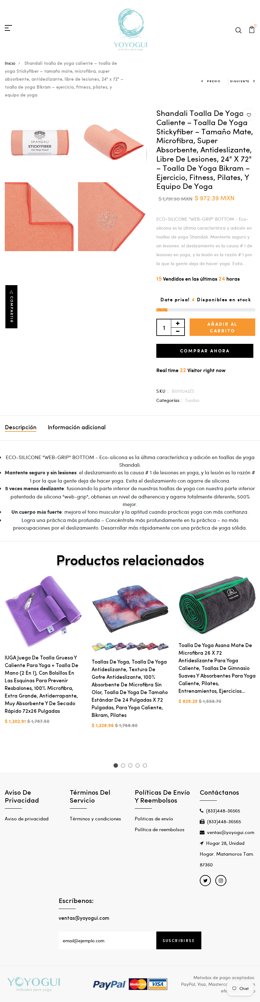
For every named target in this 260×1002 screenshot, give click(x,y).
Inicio (10, 63)
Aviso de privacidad (27, 818)
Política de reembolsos (160, 829)
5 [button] (146, 766)
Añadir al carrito (222, 327)
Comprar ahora (205, 350)
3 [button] (131, 766)
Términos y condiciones (95, 818)
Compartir (11, 309)
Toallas (192, 400)
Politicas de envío (154, 818)
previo (214, 81)
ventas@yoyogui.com (230, 832)
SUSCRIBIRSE (179, 940)
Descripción (20, 428)
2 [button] (124, 766)
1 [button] (116, 766)
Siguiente (240, 81)
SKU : (162, 391)
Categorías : (169, 400)
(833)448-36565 (223, 810)
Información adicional (77, 428)
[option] (43, 655)
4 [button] (139, 766)
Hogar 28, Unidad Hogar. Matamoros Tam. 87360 (227, 854)
